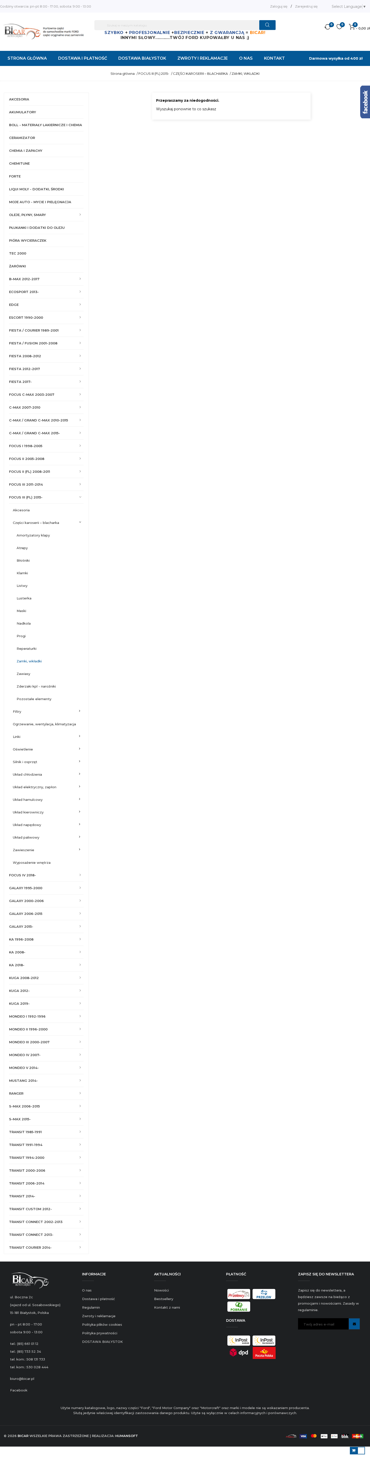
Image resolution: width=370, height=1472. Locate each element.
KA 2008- (17, 952)
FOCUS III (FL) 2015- (26, 497)
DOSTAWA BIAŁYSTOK (102, 1342)
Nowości (161, 1290)
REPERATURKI (26, 649)
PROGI (21, 636)
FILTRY (17, 711)
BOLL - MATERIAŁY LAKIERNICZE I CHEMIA (45, 125)
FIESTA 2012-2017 (24, 369)
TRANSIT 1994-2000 (26, 1158)
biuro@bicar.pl (22, 1379)
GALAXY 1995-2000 (25, 888)
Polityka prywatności (99, 1333)
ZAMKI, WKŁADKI (29, 661)
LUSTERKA (24, 598)
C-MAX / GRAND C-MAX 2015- (34, 433)
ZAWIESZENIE (23, 850)
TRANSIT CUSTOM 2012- (30, 1209)
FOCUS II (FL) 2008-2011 (29, 472)
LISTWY (22, 586)
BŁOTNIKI (23, 560)
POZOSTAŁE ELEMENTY (34, 699)
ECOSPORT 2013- (24, 292)
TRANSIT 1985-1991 (25, 1132)
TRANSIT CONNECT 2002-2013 (35, 1222)
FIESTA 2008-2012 (25, 356)
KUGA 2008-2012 (24, 978)
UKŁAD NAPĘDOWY (27, 825)
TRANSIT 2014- (22, 1196)
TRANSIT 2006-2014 (26, 1183)
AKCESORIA (19, 99)
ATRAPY (22, 548)
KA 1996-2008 (21, 939)
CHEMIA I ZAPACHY (25, 151)
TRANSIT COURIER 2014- (30, 1247)
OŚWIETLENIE (23, 749)
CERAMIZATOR (22, 138)
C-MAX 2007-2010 (24, 407)
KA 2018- (16, 965)
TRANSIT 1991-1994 (25, 1145)
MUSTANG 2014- (23, 1081)
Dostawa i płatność (98, 1299)
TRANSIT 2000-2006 (27, 1170)
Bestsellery (163, 1299)
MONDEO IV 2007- (25, 1055)
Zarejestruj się (306, 6)
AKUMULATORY (22, 112)
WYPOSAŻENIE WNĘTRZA (32, 862)
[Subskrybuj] (354, 1324)
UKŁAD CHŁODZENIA (27, 774)
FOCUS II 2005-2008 (26, 459)
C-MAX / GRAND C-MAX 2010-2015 (38, 420)
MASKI (21, 611)
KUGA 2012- (19, 991)
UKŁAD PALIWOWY (26, 837)
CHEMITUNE (19, 163)
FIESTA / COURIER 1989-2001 (34, 330)
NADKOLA (24, 623)
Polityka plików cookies (102, 1324)
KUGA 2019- (19, 1003)
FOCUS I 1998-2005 (25, 446)
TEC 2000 (17, 253)
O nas (87, 1290)
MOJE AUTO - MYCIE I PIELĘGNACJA (40, 202)
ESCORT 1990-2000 (26, 317)
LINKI (16, 737)
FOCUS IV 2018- (22, 875)
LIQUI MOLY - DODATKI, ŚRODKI (36, 189)
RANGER (16, 1093)
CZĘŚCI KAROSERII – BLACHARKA (36, 523)
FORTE (15, 176)
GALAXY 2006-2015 (25, 914)
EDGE (14, 305)
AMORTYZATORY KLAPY (33, 535)
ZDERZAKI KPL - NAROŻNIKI (36, 686)
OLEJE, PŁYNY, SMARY (27, 215)
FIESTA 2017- (20, 382)
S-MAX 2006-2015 (24, 1106)
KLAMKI (22, 573)
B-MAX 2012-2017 (24, 279)
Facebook (18, 1390)
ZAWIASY (23, 674)
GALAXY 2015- (21, 926)
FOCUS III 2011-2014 (26, 484)
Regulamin (91, 1307)
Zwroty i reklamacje (99, 1316)
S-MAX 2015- (20, 1119)
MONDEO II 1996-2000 (28, 1029)
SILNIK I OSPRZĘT (25, 762)
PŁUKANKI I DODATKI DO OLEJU (37, 228)
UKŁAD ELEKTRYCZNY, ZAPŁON (34, 787)
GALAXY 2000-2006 (26, 901)
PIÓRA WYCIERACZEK (27, 240)
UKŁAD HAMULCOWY (28, 800)
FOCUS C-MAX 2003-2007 (31, 394)
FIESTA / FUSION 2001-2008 (33, 343)
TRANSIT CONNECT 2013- (31, 1235)
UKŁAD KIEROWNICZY (28, 812)
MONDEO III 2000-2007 (29, 1042)
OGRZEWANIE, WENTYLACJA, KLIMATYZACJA (44, 724)
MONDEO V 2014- (24, 1068)
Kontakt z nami (167, 1307)
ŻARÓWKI (17, 266)
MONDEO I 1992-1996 (27, 1016)
